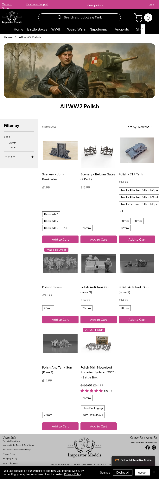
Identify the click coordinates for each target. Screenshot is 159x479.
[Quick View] (60, 150)
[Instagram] (154, 447)
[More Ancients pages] (131, 29)
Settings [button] (105, 472)
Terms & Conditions (12, 441)
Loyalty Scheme (10, 463)
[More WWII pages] (62, 29)
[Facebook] (147, 447)
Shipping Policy (10, 458)
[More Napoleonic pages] (110, 29)
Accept (142, 472)
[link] (96, 390)
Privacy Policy (9, 454)
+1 (121, 211)
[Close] (154, 472)
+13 (64, 228)
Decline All (122, 472)
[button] (144, 17)
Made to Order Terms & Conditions (18, 445)
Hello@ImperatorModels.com (144, 442)
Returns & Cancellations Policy (17, 449)
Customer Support (37, 4)
